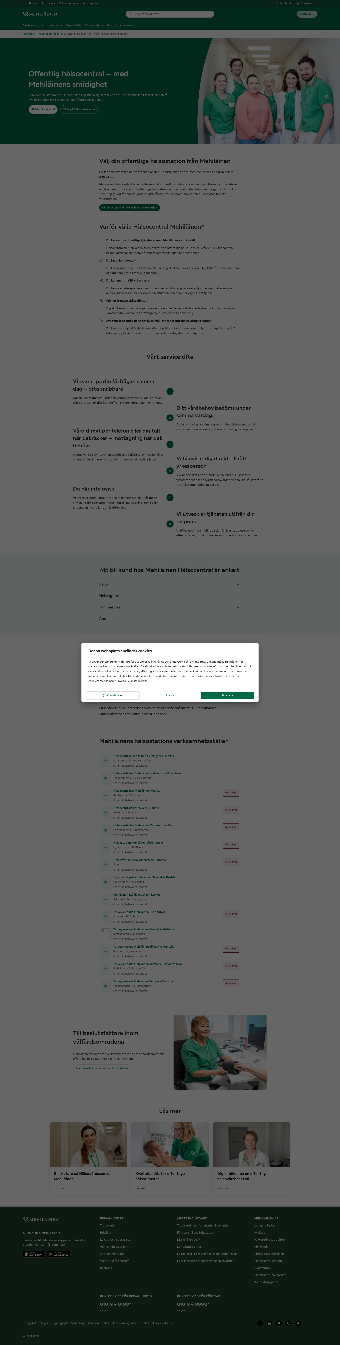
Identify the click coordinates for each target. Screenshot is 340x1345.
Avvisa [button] (170, 695)
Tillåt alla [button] (227, 695)
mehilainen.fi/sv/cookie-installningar (123, 681)
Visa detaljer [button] (115, 695)
